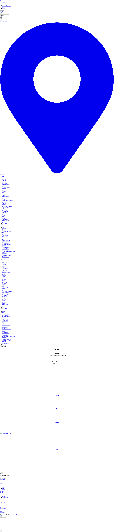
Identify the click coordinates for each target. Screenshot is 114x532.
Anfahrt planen (2, 479)
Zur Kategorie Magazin (5, 322)
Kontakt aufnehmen (3, 506)
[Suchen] (1, 19)
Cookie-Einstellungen (5, 497)
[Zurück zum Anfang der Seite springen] (1, 516)
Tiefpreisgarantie (4, 2)
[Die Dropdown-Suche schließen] (1, 16)
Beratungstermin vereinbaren (4, 507)
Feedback (3, 486)
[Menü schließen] (2, 229)
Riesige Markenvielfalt (5, 3)
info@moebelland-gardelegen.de (6, 6)
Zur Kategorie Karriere (5, 228)
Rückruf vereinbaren (3, 508)
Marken (3, 488)
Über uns (1, 483)
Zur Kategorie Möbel (5, 177)
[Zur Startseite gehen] (3, 11)
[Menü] (1, 13)
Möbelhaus (3, 489)
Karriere (3, 487)
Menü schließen (4, 346)
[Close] (1, 531)
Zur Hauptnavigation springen (18, 0)
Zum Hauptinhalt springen (4, 0)
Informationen (2, 491)
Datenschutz (4, 496)
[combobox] (4, 14)
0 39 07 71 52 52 (4, 5)
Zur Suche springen (11, 0)
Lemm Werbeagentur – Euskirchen (19, 514)
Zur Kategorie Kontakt (5, 233)
